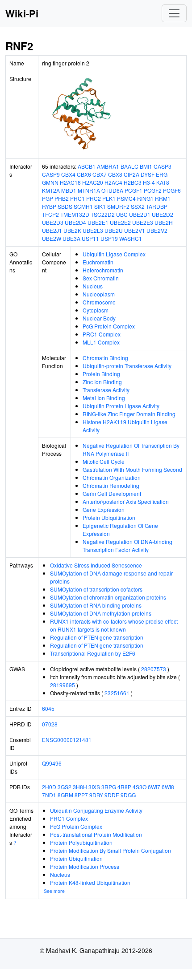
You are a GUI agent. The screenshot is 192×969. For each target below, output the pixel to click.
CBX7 (99, 174)
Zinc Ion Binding (102, 381)
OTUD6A (112, 190)
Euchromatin (98, 262)
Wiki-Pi (21, 13)
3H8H (80, 787)
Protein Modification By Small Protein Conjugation (110, 850)
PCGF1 (133, 190)
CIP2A (131, 174)
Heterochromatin (103, 270)
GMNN (50, 182)
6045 (48, 708)
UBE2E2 (120, 222)
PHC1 (77, 198)
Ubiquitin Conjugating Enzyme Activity (96, 810)
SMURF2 (118, 206)
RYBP (49, 206)
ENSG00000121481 (67, 739)
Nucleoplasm (99, 294)
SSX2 (138, 206)
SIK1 (100, 206)
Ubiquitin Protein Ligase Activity (121, 405)
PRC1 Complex (102, 334)
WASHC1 (130, 238)
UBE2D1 (139, 214)
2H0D (49, 787)
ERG (161, 174)
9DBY (96, 795)
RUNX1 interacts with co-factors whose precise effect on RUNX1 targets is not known (114, 625)
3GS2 (64, 787)
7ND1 (49, 795)
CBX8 (115, 174)
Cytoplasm (96, 310)
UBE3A (71, 238)
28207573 (153, 669)
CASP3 (162, 166)
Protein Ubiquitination (109, 517)
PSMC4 (126, 198)
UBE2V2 (156, 230)
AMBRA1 (108, 166)
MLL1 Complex (101, 342)
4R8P (124, 787)
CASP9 (51, 174)
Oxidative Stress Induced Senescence (96, 565)
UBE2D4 (75, 222)
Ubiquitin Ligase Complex (114, 254)
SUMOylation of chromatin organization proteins (108, 597)
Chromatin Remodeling (111, 485)
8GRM (65, 795)
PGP (47, 198)
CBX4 (68, 174)
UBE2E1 (98, 222)
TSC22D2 (103, 214)
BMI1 (146, 166)
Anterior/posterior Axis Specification (126, 501)
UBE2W (51, 238)
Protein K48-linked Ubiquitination (90, 882)
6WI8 (168, 787)
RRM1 (163, 198)
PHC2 (93, 198)
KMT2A (51, 190)
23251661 (116, 693)
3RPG (108, 787)
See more (54, 891)
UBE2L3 (93, 230)
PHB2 (61, 198)
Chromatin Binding (105, 357)
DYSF (147, 174)
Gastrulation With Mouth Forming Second (132, 469)
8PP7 (81, 795)
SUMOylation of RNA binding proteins (96, 605)
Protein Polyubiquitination (81, 842)
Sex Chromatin (101, 278)
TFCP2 (50, 214)
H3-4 (149, 182)
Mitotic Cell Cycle (104, 461)
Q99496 (52, 763)
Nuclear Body (99, 318)
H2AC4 (113, 182)
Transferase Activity (106, 389)
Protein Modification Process (84, 866)
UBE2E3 (142, 222)
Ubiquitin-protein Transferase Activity (127, 365)
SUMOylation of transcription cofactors (96, 589)
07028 (50, 724)
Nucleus (93, 286)
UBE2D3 (52, 222)
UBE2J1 (52, 230)
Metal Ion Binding (104, 397)
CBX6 (84, 174)
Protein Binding (101, 373)
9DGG (128, 795)
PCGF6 (172, 190)
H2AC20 (92, 182)
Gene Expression (104, 509)
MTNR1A (89, 190)
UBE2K (72, 230)
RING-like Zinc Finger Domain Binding (129, 414)
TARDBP (156, 206)
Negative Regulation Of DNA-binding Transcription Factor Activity (127, 545)
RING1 (145, 198)
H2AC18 (70, 182)
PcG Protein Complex (109, 326)
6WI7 (154, 787)
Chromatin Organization (112, 477)
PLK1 (109, 198)
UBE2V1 (134, 230)
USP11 (90, 238)
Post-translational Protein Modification (96, 834)
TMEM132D (74, 214)
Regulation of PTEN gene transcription (96, 637)
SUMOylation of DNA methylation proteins (100, 613)
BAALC (129, 166)
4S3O (139, 787)
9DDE (111, 795)
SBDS (65, 206)
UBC (122, 214)
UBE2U (113, 230)
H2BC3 (133, 182)
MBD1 (68, 190)
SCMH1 (83, 206)
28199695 (62, 685)
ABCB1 (87, 166)
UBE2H (163, 222)
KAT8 (162, 182)
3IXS (94, 787)
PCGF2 (153, 190)
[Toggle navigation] (174, 13)
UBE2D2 (162, 214)
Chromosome (99, 302)
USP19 (109, 238)
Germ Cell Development (112, 493)
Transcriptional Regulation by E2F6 (92, 653)
